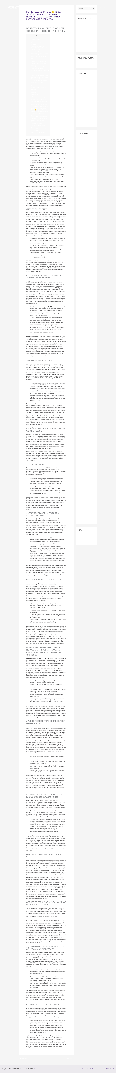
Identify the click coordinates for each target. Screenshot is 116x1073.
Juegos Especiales (35, 39)
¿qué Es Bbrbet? (35, 51)
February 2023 (81, 108)
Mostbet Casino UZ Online (84, 334)
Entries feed (81, 536)
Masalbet (80, 297)
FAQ (105, 7)
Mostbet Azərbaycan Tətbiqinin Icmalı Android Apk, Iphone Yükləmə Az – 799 (85, 327)
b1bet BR (80, 246)
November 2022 (82, 116)
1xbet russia (81, 209)
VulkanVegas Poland (83, 515)
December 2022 (82, 113)
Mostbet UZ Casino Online (84, 368)
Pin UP (79, 379)
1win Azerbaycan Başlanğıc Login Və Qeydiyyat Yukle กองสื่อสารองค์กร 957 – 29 (86, 149)
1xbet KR (80, 194)
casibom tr (80, 267)
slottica (80, 449)
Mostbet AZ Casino (83, 307)
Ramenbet (80, 434)
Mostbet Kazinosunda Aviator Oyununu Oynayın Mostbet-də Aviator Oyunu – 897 (85, 344)
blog (79, 262)
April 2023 (80, 103)
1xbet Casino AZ (82, 184)
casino (79, 270)
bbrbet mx (80, 257)
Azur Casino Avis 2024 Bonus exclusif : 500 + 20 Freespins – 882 (86, 242)
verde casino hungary (83, 467)
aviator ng (80, 227)
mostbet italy (81, 339)
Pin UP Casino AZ (82, 392)
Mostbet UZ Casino (83, 366)
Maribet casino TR (82, 295)
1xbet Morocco (81, 199)
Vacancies (99, 7)
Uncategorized (81, 464)
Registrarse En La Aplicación (38, 132)
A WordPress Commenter (84, 62)
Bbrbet (32, 122)
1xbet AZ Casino (82, 181)
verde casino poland (83, 469)
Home (77, 7)
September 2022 (82, 121)
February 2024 (81, 95)
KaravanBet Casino (83, 287)
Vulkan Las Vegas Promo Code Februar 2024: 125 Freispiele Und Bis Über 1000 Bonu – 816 (86, 487)
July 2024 (80, 82)
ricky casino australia (83, 444)
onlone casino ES (82, 374)
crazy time (80, 275)
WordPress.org (82, 541)
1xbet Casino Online (83, 186)
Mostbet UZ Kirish (82, 371)
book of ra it (81, 264)
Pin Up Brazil (81, 387)
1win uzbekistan (82, 179)
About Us (83, 7)
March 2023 (81, 106)
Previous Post (23, 1058)
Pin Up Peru (81, 407)
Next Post (70, 1058)
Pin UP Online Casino (83, 397)
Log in (79, 534)
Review (80, 442)
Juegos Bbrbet (34, 94)
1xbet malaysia (82, 197)
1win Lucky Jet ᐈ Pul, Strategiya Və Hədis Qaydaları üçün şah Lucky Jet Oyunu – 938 (86, 169)
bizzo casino (81, 259)
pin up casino (81, 389)
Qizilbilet (80, 432)
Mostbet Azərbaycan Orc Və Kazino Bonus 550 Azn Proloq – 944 (86, 319)
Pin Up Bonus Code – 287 (84, 384)
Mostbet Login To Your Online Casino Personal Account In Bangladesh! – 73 (85, 351)
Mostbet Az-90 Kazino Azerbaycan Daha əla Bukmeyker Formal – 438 (86, 312)
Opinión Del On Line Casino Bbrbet (39, 75)
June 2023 (80, 98)
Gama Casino (81, 282)
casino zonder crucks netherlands (86, 272)
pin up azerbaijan (82, 381)
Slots (79, 447)
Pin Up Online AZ (82, 394)
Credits (36, 1068)
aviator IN (80, 224)
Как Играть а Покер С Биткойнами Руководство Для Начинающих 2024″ (86, 30)
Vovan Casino (81, 472)
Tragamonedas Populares (37, 46)
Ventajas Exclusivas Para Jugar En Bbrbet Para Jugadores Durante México (40, 72)
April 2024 (80, 90)
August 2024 (81, 80)
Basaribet (80, 251)
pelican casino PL (82, 376)
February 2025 (81, 77)
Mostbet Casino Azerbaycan (85, 331)
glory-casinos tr (82, 285)
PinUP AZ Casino (82, 417)
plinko (79, 424)
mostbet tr (80, 361)
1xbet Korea (81, 192)
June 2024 (80, 85)
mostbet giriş (81, 336)
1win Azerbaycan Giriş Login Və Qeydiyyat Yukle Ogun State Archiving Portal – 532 (86, 157)
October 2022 (81, 118)
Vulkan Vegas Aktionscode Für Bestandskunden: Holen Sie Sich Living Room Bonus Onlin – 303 (86, 494)
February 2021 (81, 124)
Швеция (80, 520)
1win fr (79, 161)
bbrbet (51, 235)
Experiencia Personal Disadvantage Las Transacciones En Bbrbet (39, 42)
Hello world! (81, 64)
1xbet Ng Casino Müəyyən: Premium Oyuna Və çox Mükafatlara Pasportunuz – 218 (86, 205)
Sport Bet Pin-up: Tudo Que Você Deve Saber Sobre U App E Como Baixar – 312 (86, 455)
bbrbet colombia (31, 22)
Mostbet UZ (81, 363)
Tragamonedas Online (36, 123)
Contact (111, 7)
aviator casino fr (82, 222)
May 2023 (80, 100)
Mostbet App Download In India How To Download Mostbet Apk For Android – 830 (86, 303)
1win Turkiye (81, 176)
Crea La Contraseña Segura (38, 125)
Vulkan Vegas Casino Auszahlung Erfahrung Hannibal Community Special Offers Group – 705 (86, 501)
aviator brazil (81, 219)
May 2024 (80, 88)
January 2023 (81, 111)
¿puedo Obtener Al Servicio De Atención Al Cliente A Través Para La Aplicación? (39, 128)
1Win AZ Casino (82, 144)
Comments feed (82, 539)
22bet (79, 217)
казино (79, 518)
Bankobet (80, 249)
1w (78, 142)
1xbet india (80, 189)
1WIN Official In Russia (84, 174)
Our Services (91, 7)
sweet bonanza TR (82, 462)
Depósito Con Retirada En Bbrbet (39, 96)
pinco (79, 414)
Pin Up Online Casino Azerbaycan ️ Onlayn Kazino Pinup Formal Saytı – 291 (86, 402)
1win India (80, 164)
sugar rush (80, 459)
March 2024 (81, 93)
